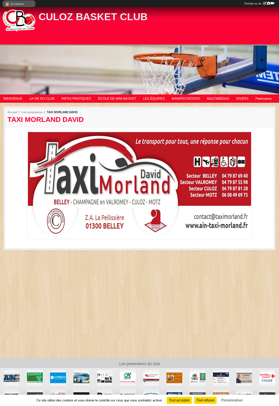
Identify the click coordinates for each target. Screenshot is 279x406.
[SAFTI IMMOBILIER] (244, 377)
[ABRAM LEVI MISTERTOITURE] (221, 377)
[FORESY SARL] (105, 377)
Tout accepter (179, 400)
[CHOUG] (197, 377)
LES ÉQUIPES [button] (154, 98)
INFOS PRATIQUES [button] (76, 98)
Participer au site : (253, 3)
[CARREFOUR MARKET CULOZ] (267, 377)
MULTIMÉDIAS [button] (218, 98)
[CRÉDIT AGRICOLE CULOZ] (128, 377)
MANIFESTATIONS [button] (186, 98)
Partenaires (263, 98)
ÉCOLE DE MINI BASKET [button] (117, 98)
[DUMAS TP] (35, 377)
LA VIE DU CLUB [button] (41, 98)
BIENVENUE (12, 98)
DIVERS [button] (242, 98)
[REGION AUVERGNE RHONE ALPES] (58, 377)
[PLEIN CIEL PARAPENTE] (81, 377)
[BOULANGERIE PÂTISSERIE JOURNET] (174, 377)
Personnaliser (232, 400)
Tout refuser (205, 400)
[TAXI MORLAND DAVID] (139, 185)
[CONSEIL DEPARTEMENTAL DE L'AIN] (11, 377)
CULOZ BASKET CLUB (93, 16)
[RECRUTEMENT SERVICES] (151, 377)
